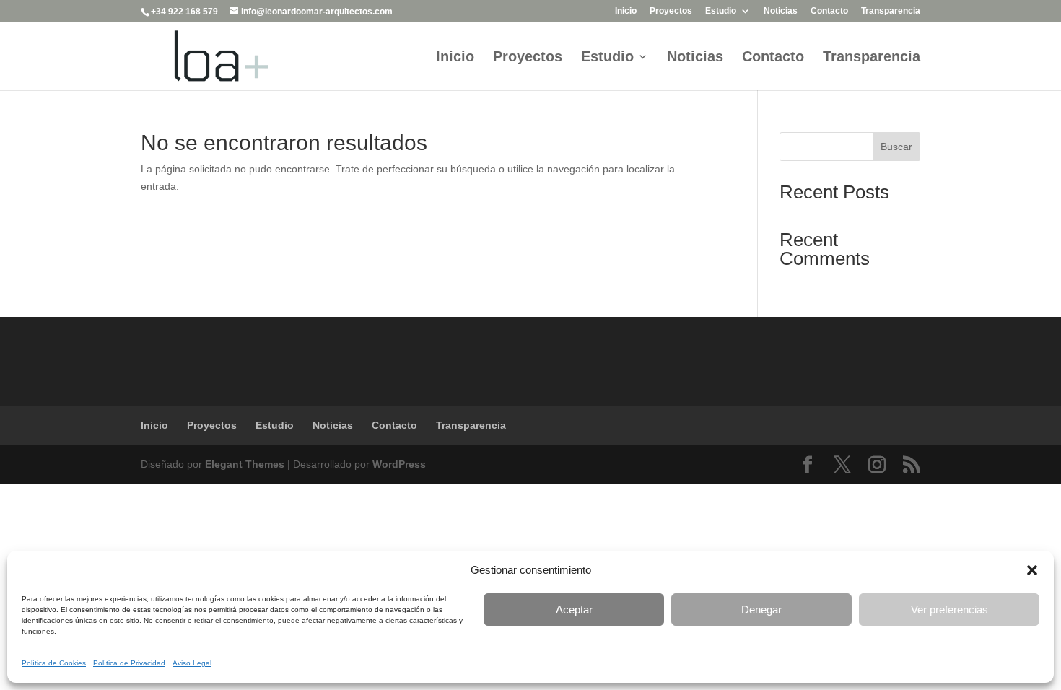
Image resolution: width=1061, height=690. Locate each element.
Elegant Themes (244, 464)
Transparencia (890, 11)
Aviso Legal (192, 663)
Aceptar (574, 609)
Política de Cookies (54, 663)
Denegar (761, 609)
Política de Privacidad (129, 663)
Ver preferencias (949, 609)
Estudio (720, 11)
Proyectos (671, 11)
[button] (1032, 570)
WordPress (399, 464)
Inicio (626, 11)
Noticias (781, 11)
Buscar (896, 146)
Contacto (829, 11)
